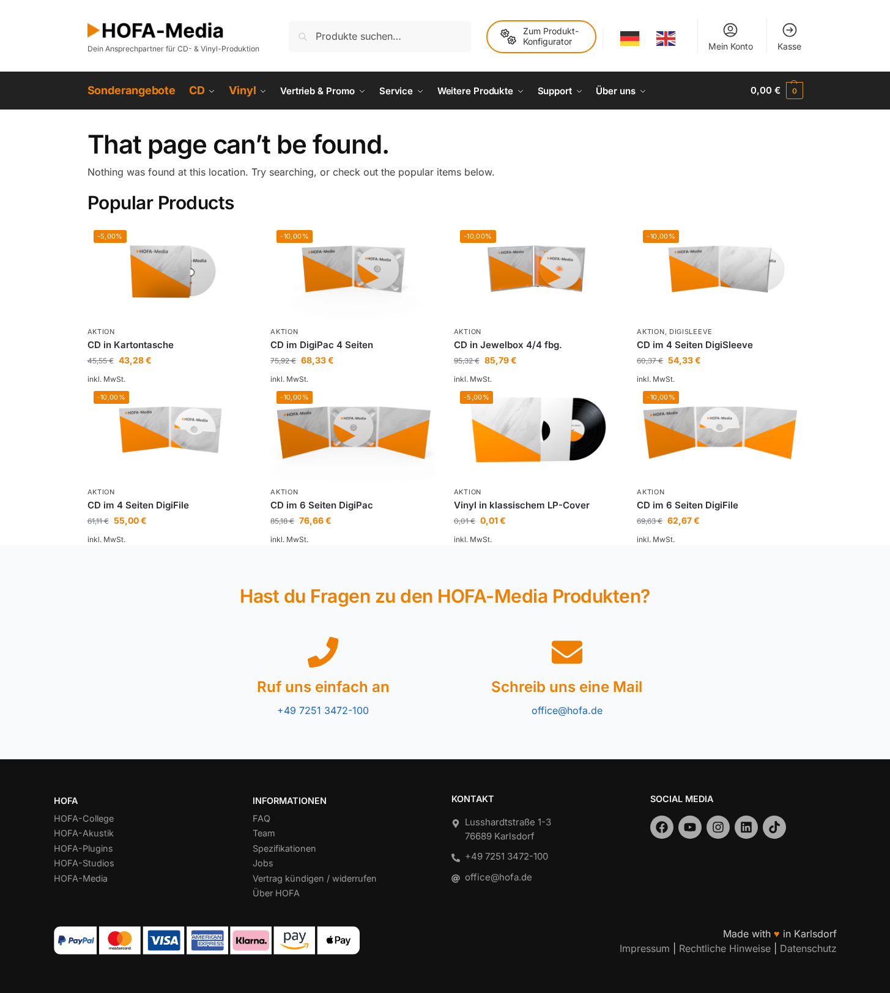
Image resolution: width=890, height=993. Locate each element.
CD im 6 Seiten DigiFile (687, 505)
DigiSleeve (691, 331)
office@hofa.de (567, 710)
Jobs (263, 863)
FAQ (261, 818)
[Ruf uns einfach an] (323, 652)
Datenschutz (808, 948)
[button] (777, 90)
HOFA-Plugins (83, 848)
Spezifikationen (284, 848)
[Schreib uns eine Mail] (567, 652)
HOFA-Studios (84, 863)
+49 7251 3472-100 (323, 710)
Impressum (645, 948)
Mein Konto (730, 46)
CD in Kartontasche (130, 345)
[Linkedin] (746, 827)
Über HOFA (276, 893)
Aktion (101, 331)
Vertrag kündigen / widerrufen (315, 878)
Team (264, 833)
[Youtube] (690, 827)
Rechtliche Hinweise (725, 948)
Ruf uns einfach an (323, 687)
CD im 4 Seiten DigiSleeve (695, 345)
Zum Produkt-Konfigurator (551, 36)
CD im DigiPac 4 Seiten (321, 345)
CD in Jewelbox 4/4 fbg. (508, 345)
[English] (666, 38)
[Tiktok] (774, 827)
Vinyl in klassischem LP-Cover (522, 505)
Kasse (789, 46)
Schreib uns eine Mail (566, 687)
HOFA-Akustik (84, 833)
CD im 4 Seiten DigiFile (138, 505)
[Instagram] (718, 827)
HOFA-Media (81, 878)
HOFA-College (84, 818)
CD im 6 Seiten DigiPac (321, 505)
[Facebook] (661, 827)
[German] (631, 38)
